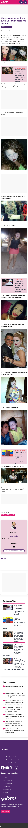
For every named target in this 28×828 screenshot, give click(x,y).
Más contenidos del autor (14, 550)
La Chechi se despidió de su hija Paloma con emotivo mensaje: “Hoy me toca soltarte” (14, 730)
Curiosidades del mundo (6, 26)
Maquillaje (8, 514)
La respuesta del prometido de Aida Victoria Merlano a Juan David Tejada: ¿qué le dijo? (15, 695)
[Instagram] (16, 768)
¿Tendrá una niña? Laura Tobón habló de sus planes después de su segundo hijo (14, 687)
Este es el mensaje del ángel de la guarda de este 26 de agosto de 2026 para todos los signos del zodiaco (14, 702)
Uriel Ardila (4, 30)
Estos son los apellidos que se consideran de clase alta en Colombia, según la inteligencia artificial (20, 287)
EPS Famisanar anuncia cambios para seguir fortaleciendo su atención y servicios (14, 716)
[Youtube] (7, 768)
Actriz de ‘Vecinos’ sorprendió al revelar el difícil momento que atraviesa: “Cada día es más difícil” (14, 723)
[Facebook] (3, 768)
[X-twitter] (12, 768)
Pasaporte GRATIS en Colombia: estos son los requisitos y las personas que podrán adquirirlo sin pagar (20, 458)
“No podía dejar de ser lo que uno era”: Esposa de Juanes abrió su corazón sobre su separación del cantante (20, 75)
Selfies (13, 514)
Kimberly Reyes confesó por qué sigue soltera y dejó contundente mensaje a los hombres (13, 709)
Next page (4, 558)
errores (2, 514)
